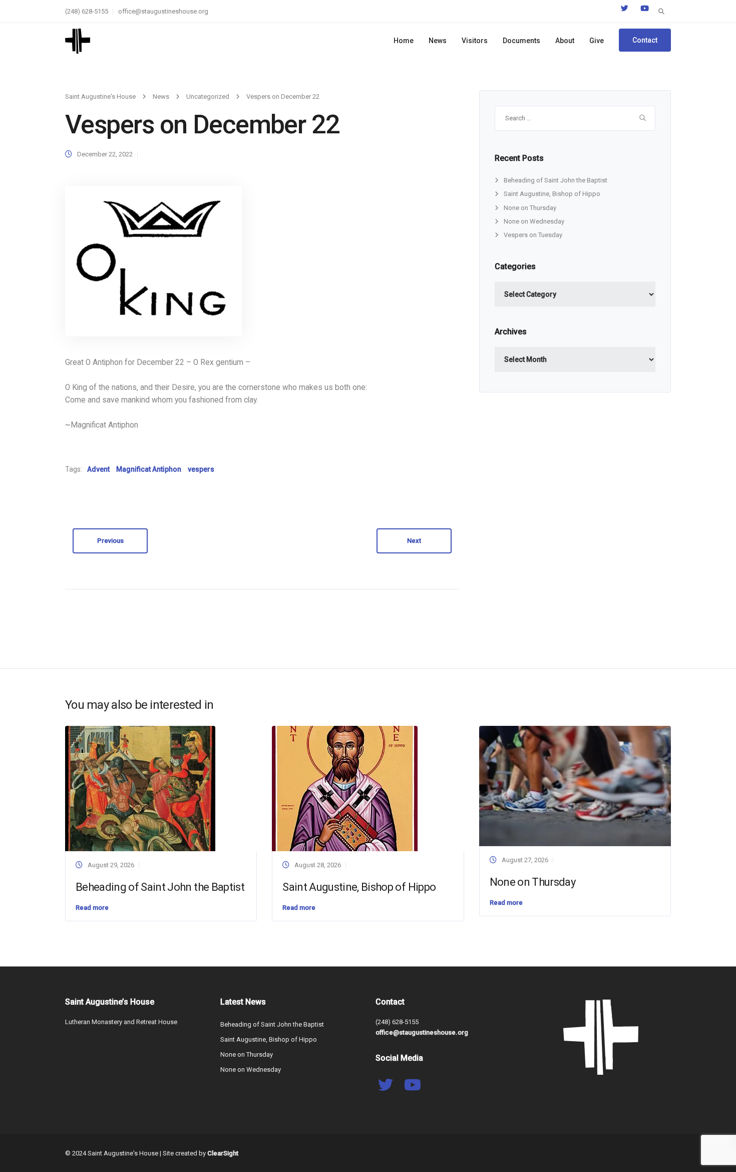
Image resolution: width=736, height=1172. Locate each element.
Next (414, 540)
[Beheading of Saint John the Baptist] (140, 788)
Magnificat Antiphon (148, 469)
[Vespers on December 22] (153, 261)
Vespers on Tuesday (533, 235)
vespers (201, 469)
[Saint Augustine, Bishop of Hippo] (345, 788)
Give (596, 41)
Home (404, 41)
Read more (92, 907)
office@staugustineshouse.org (163, 11)
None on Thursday (530, 208)
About (564, 41)
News (438, 41)
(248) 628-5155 (86, 11)
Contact (644, 40)
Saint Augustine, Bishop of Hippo (552, 194)
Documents (521, 41)
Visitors (475, 41)
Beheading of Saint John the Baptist (555, 180)
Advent (98, 469)
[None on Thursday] (575, 785)
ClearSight (222, 1153)
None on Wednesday (534, 221)
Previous (110, 540)
